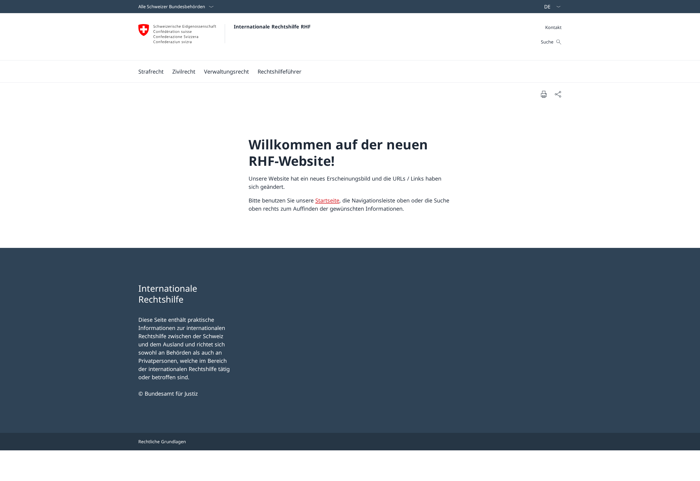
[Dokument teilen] (558, 94)
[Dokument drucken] (543, 94)
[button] (151, 71)
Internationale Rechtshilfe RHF (272, 26)
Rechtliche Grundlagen (162, 442)
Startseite (327, 200)
